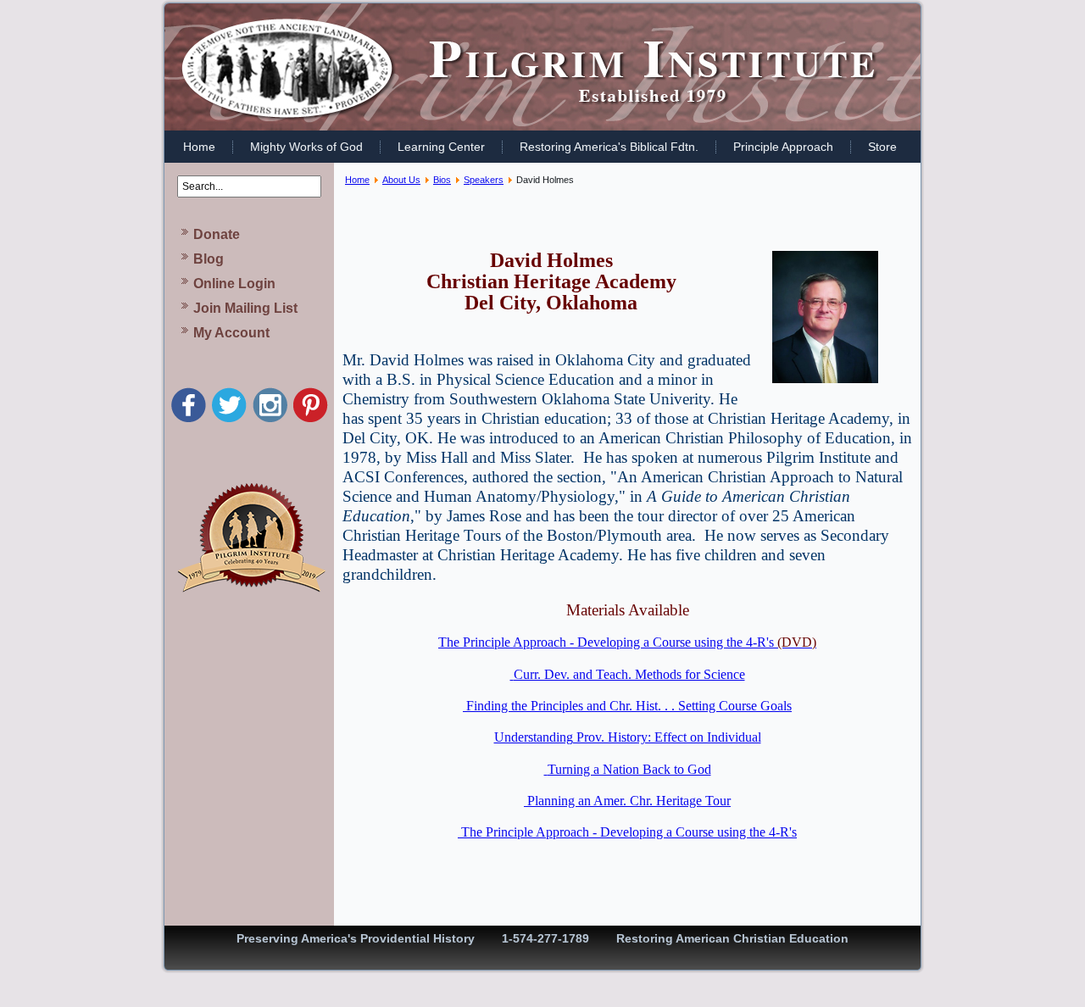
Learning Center (441, 146)
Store (882, 146)
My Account (231, 332)
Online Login (234, 283)
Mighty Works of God (306, 146)
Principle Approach (783, 146)
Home (199, 146)
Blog (208, 259)
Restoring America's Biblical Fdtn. (609, 146)
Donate (216, 234)
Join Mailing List (245, 308)
